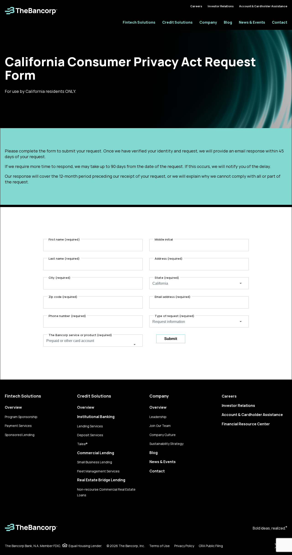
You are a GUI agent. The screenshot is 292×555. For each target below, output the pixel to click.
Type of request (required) (174, 316)
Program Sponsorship (21, 417)
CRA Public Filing (211, 546)
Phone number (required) (67, 316)
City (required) (59, 278)
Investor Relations (221, 6)
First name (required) (64, 239)
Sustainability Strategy (166, 443)
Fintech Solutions (139, 22)
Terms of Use (159, 546)
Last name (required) (64, 258)
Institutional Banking (96, 416)
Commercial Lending (95, 452)
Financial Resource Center (246, 423)
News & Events (252, 22)
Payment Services (18, 425)
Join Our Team (160, 425)
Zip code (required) (63, 297)
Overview (13, 407)
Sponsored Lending (19, 435)
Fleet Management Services (98, 471)
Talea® (82, 444)
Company (208, 22)
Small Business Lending (94, 462)
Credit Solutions (177, 22)
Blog (228, 22)
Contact (279, 22)
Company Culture (162, 435)
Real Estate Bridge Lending (101, 479)
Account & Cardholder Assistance (263, 6)
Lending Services (90, 426)
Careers (196, 6)
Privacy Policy (184, 546)
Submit (170, 339)
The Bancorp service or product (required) (80, 335)
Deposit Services (90, 435)
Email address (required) (172, 297)
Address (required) (168, 258)
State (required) (167, 278)
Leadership (158, 417)
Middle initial (164, 239)
